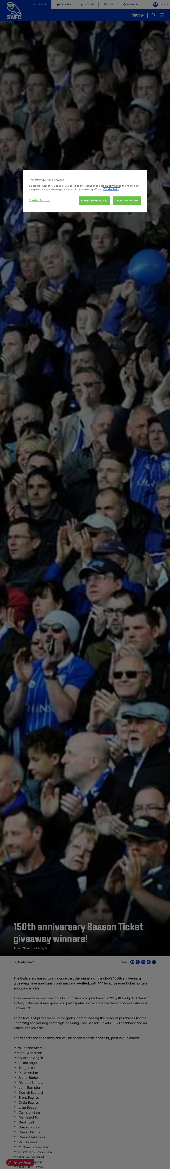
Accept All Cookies (127, 200)
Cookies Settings (39, 200)
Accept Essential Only (94, 200)
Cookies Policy (111, 189)
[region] (85, 191)
